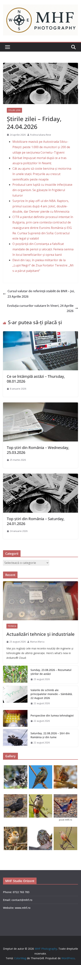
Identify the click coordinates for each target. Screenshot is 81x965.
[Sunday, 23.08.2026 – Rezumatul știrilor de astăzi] (15, 675)
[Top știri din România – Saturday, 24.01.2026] (40, 476)
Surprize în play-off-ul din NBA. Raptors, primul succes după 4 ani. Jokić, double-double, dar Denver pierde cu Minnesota (40, 206)
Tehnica (12, 626)
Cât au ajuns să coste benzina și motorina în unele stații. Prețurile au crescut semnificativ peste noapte (41, 173)
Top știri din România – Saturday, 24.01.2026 (35, 521)
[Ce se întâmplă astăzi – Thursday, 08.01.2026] (40, 334)
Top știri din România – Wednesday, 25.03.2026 (38, 450)
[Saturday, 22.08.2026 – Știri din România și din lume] (15, 738)
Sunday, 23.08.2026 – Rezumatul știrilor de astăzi (51, 672)
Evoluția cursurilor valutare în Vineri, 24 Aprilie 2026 (40, 308)
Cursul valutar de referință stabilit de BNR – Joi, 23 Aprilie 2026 (41, 294)
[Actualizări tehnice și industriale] (40, 600)
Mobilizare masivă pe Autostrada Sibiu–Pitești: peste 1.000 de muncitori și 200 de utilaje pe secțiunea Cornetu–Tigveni (41, 147)
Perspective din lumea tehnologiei (52, 715)
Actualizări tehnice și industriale (40, 634)
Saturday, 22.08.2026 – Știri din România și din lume (50, 735)
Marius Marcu (37, 641)
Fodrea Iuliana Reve (40, 134)
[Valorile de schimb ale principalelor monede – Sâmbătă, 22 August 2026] (15, 697)
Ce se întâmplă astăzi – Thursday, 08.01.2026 (36, 379)
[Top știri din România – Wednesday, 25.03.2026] (40, 405)
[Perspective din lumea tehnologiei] (15, 718)
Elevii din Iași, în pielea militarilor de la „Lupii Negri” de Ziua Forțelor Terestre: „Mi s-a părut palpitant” (42, 265)
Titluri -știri (14, 110)
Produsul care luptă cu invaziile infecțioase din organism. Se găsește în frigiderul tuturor (42, 190)
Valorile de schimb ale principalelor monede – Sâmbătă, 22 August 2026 (52, 694)
